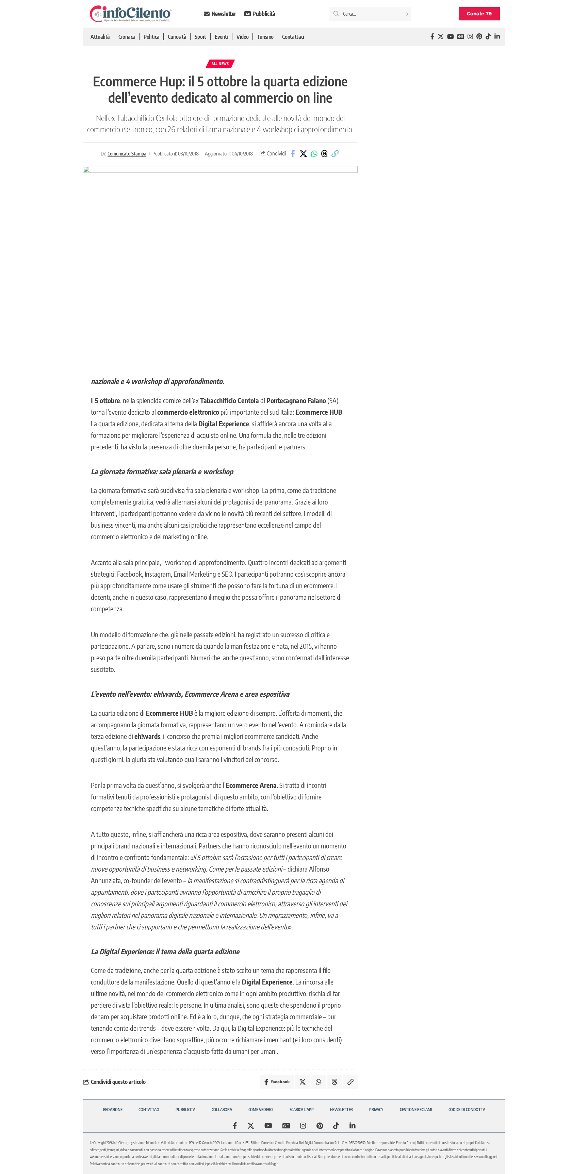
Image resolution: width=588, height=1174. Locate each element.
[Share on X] (303, 153)
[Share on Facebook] (293, 153)
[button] (335, 153)
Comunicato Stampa (127, 153)
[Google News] (461, 36)
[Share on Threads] (324, 153)
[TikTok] (488, 36)
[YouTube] (450, 36)
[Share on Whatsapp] (314, 153)
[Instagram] (470, 36)
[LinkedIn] (497, 36)
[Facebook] (432, 36)
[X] (440, 36)
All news (220, 64)
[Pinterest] (479, 36)
